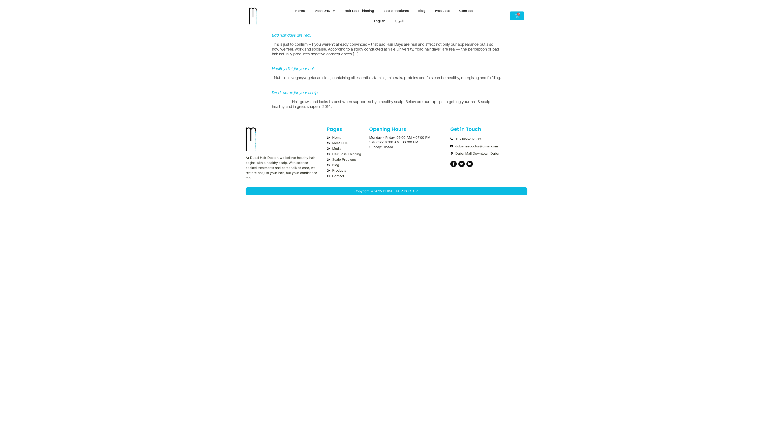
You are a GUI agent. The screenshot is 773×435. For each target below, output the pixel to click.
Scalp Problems (396, 10)
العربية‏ (399, 21)
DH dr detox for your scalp (294, 92)
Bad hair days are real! (291, 35)
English (379, 21)
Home (300, 10)
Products (442, 10)
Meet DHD (322, 10)
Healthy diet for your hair (293, 68)
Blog (422, 10)
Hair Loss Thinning (359, 10)
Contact (466, 10)
